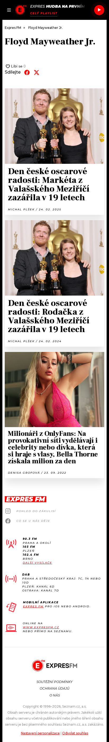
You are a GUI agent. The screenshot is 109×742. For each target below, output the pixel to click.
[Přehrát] (99, 10)
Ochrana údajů (54, 688)
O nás (54, 695)
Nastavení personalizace (40, 733)
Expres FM (33, 606)
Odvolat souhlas (75, 733)
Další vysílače (37, 562)
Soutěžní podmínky (54, 682)
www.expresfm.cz (41, 627)
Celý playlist (43, 13)
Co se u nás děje (33, 521)
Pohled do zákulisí (36, 511)
